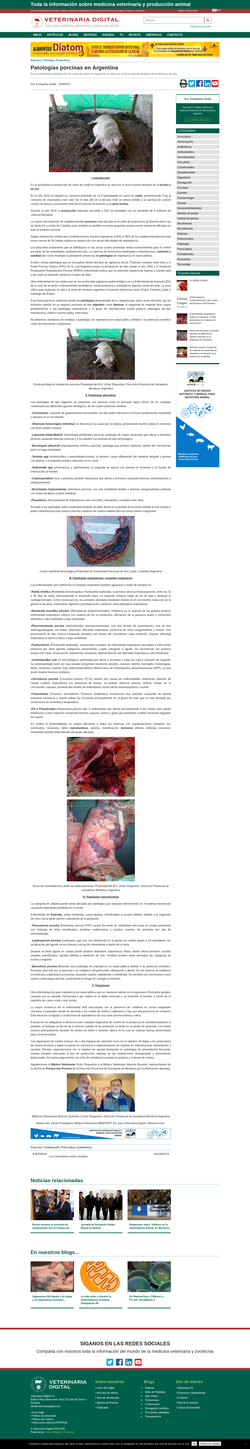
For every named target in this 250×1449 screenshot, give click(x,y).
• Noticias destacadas (107, 1397)
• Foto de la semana (187, 1402)
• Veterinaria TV (184, 1387)
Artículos (36, 60)
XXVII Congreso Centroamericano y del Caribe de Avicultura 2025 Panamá (204, 300)
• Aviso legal (37, 1412)
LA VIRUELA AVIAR (198, 280)
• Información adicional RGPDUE (49, 1422)
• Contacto (182, 1397)
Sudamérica (84, 1147)
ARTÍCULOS (55, 34)
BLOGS (73, 34)
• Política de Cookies (42, 1419)
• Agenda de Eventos (106, 1402)
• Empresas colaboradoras (191, 1392)
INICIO (37, 34)
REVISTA (135, 34)
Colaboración (51, 1147)
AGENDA (108, 34)
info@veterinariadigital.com (46, 1406)
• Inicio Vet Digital (104, 1387)
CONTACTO (175, 34)
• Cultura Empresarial (188, 1407)
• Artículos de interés (106, 1392)
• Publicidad (101, 1407)
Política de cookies (210, 1443)
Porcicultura (63, 60)
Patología (48, 60)
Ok (194, 1443)
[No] (245, 1444)
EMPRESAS (154, 34)
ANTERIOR (40, 1154)
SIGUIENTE (160, 1154)
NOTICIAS (90, 34)
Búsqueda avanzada (201, 26)
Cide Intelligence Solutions (59, 1432)
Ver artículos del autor (198, 120)
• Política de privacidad (43, 1415)
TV (121, 34)
